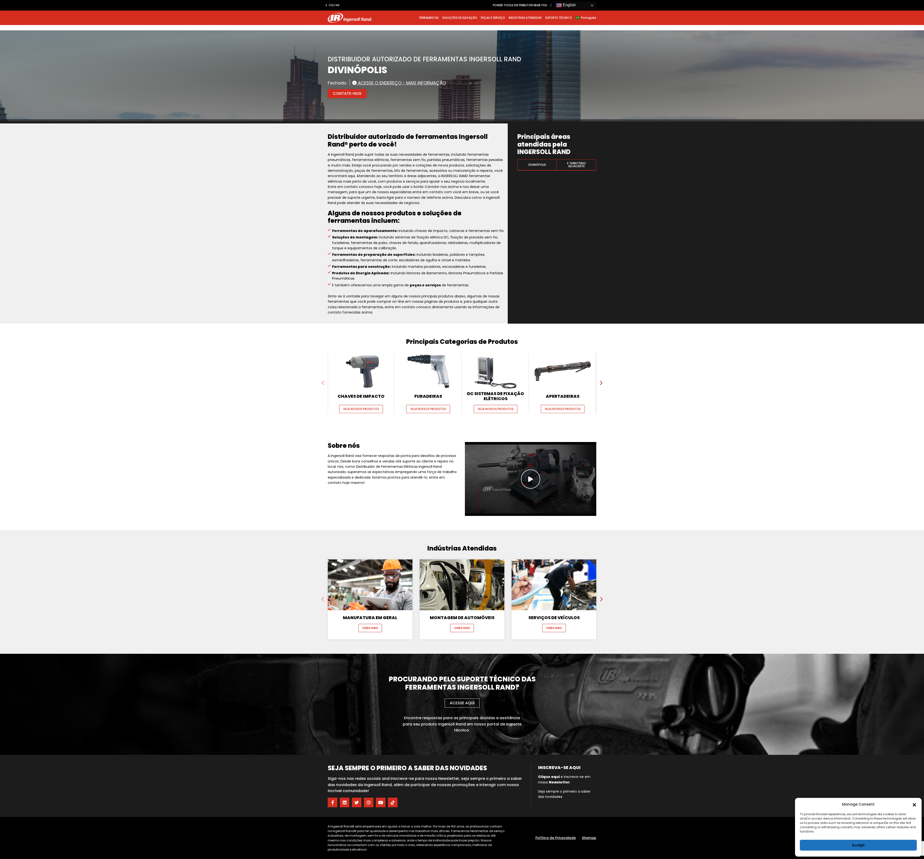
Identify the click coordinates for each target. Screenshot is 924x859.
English (569, 5)
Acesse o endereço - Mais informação (401, 82)
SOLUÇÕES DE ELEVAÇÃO (459, 18)
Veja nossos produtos (361, 409)
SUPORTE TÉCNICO (558, 18)
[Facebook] (332, 802)
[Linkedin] (344, 802)
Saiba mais (370, 628)
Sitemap (589, 837)
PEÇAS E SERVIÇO (493, 18)
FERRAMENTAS (429, 18)
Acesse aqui (462, 703)
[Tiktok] (393, 802)
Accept (858, 845)
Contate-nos (347, 93)
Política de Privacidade (555, 837)
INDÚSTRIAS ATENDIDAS (525, 18)
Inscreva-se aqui (559, 767)
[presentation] (323, 383)
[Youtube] (380, 802)
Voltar (333, 5)
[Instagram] (368, 802)
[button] (914, 804)
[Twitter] (356, 802)
